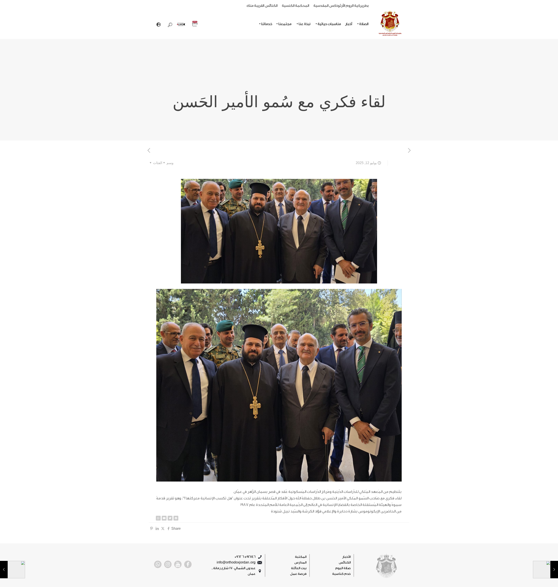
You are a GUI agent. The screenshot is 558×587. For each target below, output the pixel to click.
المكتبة (300, 557)
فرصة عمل (298, 574)
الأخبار (346, 557)
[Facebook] (176, 518)
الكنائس (345, 562)
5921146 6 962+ (245, 557)
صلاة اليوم (343, 568)
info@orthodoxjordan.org (236, 562)
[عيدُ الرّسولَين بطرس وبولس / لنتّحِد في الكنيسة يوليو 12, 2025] (545, 569)
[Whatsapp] (158, 518)
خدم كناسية (341, 574)
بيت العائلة (298, 568)
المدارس (300, 562)
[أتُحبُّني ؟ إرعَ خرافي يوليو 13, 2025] (12, 569)
